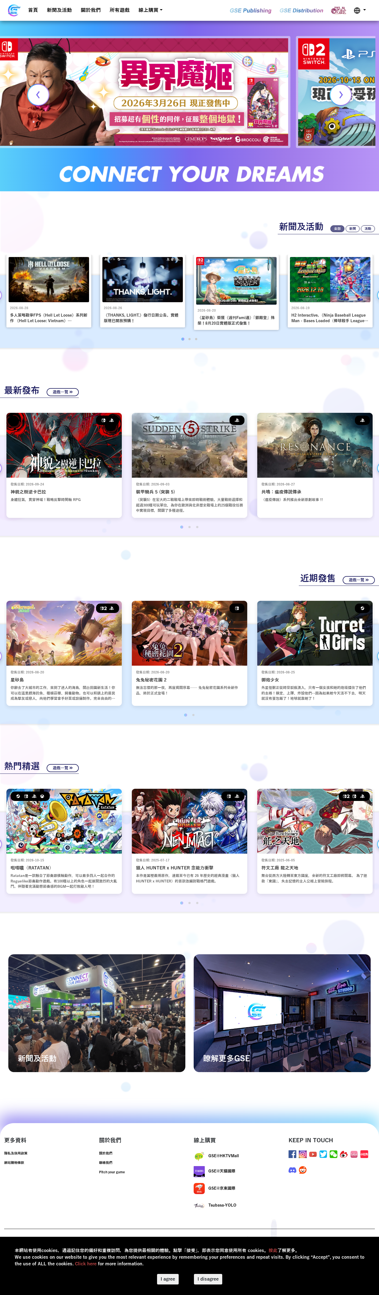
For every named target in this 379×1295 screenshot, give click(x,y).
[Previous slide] (38, 95)
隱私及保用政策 (15, 1153)
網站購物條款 (14, 1163)
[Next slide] (341, 95)
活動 (368, 229)
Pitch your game (112, 1172)
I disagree (208, 1279)
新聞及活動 (59, 10)
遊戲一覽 (61, 392)
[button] (359, 10)
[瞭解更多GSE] (282, 1013)
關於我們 (91, 10)
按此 (273, 1250)
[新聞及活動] (96, 1013)
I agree (168, 1279)
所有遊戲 (120, 10)
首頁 (33, 10)
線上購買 (148, 10)
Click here (86, 1263)
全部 (337, 229)
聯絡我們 (105, 1163)
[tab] (182, 339)
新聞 (352, 229)
